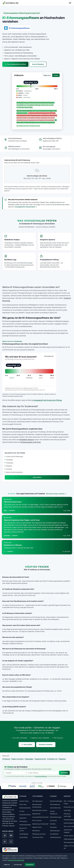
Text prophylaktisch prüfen (16, 64)
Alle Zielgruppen (37, 801)
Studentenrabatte (25, 814)
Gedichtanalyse (55, 830)
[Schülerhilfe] (23, 786)
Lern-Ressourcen (8, 819)
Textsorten (53, 827)
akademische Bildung (9, 805)
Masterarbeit (36, 814)
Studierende (6, 803)
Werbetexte (36, 830)
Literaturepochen (55, 837)
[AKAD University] (41, 786)
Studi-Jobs (22, 804)
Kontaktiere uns (69, 807)
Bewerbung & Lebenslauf (40, 824)
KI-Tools (21, 811)
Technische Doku (37, 837)
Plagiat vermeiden (17, 759)
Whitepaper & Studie (38, 834)
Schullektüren (54, 834)
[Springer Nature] (62, 786)
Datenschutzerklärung (41, 776)
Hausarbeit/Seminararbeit (40, 817)
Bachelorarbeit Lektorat (39, 810)
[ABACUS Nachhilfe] (32, 786)
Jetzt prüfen (27, 744)
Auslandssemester (25, 824)
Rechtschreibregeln (56, 801)
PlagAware (62, 759)
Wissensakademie (25, 808)
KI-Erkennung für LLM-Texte (31, 442)
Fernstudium (23, 821)
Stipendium (22, 818)
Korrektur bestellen (46, 744)
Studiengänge (23, 834)
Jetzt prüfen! (37, 477)
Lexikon (53, 796)
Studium (7, 807)
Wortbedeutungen (55, 817)
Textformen (37, 796)
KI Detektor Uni (52, 759)
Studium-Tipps (24, 801)
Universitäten (23, 837)
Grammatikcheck (55, 808)
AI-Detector (6, 759)
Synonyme (53, 820)
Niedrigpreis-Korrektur (9, 821)
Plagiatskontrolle (40, 759)
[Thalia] (12, 786)
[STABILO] (51, 786)
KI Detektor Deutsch (26, 440)
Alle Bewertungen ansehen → (56, 493)
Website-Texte (36, 827)
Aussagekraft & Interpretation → (26, 207)
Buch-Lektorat (36, 820)
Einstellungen (18, 864)
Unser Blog (67, 810)
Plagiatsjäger (29, 759)
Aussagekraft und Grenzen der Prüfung (48, 400)
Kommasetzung (55, 804)
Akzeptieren (29, 864)
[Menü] (70, 3)
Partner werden (69, 835)
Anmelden (64, 773)
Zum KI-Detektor (38, 64)
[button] (37, 100)
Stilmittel (52, 824)
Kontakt (67, 796)
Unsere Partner (37, 783)
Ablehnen (7, 864)
